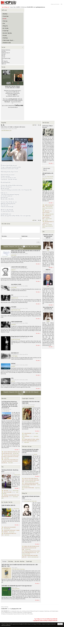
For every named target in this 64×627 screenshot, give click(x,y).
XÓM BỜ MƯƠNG (27, 433)
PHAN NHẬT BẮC (7, 528)
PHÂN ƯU (48, 269)
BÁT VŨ (3, 55)
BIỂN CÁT (4, 64)
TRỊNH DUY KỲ (14, 298)
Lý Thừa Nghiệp (14, 356)
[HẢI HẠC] (5, 366)
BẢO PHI (3, 54)
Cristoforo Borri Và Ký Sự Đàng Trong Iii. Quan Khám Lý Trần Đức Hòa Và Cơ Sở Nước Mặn (10, 457)
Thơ (2, 466)
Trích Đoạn (10, 561)
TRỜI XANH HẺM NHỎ (16, 321)
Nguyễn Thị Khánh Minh (50, 214)
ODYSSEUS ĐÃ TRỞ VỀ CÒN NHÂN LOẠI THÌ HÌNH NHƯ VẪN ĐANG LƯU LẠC (30, 451)
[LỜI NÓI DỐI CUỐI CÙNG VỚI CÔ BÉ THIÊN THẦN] (27, 414)
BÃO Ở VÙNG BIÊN (7, 492)
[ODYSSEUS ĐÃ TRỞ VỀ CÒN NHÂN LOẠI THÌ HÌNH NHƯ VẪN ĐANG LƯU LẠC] (27, 463)
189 (29, 246)
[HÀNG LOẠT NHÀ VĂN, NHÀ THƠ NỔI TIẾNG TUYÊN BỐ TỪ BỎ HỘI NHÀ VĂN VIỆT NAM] (5, 254)
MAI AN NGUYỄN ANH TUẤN (29, 406)
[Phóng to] (3, 125)
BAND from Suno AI (6, 52)
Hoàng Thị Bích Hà (17, 474)
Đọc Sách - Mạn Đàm (19, 561)
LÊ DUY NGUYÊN (50, 176)
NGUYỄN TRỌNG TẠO (6, 130)
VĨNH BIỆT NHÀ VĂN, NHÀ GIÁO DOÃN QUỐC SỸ (48, 236)
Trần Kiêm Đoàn (16, 508)
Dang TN (46, 220)
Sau (38, 125)
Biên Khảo (4, 398)
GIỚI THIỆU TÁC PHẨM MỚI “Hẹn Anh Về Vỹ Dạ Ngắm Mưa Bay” (17, 585)
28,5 (12, 295)
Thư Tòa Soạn (45, 122)
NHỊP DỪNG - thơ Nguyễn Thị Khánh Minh (47, 213)
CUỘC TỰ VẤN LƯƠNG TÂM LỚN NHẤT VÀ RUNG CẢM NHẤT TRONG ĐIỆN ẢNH (30, 480)
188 (26, 246)
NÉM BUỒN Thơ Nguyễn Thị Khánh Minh (46, 217)
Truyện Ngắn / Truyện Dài (28, 398)
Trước (35, 125)
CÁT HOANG (26, 436)
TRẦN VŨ (13, 270)
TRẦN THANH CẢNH (15, 310)
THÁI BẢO (13, 324)
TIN (43, 231)
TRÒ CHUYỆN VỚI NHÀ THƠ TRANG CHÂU (31, 497)
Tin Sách (4, 561)
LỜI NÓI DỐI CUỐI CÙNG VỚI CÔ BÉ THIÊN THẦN (30, 402)
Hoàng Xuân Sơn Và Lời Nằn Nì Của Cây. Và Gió (22, 336)
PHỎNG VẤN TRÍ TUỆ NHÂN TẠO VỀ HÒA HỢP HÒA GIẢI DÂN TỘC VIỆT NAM (30, 548)
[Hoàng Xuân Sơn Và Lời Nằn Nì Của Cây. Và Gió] (5, 343)
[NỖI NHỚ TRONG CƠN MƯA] (47, 185)
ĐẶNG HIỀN (14, 287)
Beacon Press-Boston (6, 62)
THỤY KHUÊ (6, 458)
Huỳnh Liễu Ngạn (15, 490)
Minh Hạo (35, 454)
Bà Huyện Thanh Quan (6, 50)
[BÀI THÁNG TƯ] (5, 356)
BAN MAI (4, 51)
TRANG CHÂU (34, 501)
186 (21, 246)
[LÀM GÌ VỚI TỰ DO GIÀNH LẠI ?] (5, 272)
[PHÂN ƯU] (48, 279)
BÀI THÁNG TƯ (15, 353)
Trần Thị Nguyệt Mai (27, 501)
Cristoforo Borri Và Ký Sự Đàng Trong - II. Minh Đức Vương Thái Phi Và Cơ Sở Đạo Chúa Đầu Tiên (10, 461)
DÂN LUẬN (13, 255)
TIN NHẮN (13, 307)
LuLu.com (20, 99)
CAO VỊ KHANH (49, 224)
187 (24, 246)
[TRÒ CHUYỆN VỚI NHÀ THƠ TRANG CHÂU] (27, 509)
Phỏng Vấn (24, 493)
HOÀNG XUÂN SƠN (15, 339)
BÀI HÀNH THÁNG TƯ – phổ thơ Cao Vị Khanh (48, 223)
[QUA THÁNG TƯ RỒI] (5, 287)
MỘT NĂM (6, 490)
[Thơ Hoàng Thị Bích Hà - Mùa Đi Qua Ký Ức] (6, 481)
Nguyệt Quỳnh (26, 442)
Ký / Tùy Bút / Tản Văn (7, 502)
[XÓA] (5, 381)
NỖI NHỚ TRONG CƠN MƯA (47, 174)
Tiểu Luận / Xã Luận (26, 446)
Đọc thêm (38, 263)
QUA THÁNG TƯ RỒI (16, 284)
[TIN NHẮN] (5, 310)
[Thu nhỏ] (1, 125)
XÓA (12, 378)
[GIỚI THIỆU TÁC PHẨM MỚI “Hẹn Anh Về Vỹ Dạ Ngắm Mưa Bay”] (6, 591)
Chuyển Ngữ (29, 561)
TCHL (48, 250)
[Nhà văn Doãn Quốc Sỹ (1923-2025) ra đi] (48, 316)
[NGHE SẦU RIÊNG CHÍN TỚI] (6, 512)
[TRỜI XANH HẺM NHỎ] (5, 325)
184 (16, 246)
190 (32, 246)
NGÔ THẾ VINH (15, 453)
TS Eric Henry (22, 569)
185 (18, 246)
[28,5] (5, 298)
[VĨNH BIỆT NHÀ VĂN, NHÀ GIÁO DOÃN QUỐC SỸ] (48, 245)
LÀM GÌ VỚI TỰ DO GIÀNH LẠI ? (19, 267)
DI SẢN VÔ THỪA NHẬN (29, 487)
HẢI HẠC (13, 363)
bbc (2, 59)
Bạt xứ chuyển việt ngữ (6, 58)
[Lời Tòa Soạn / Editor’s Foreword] (48, 132)
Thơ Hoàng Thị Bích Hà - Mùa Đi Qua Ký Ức (10, 470)
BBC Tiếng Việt (4, 61)
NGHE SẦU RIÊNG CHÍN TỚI (8, 505)
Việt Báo (48, 321)
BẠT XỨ (3, 57)
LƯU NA (13, 381)
